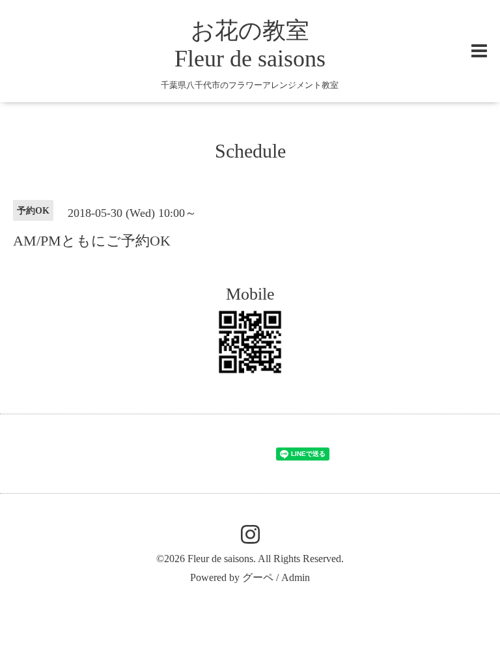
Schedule (250, 151)
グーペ (257, 577)
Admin (295, 577)
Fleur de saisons (220, 558)
